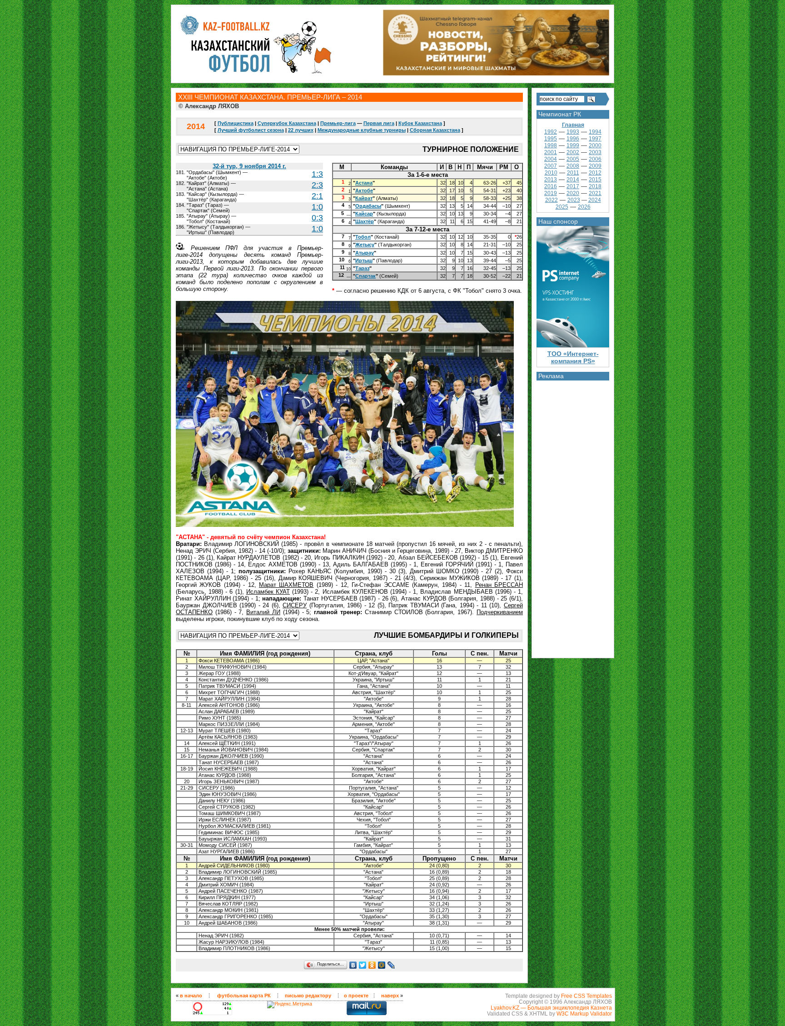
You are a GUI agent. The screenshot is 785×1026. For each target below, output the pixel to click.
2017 (572, 186)
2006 (595, 159)
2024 (594, 200)
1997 (595, 138)
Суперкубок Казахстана (287, 123)
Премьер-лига (338, 123)
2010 (551, 173)
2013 (550, 179)
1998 (550, 145)
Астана (364, 182)
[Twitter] (363, 965)
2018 (595, 186)
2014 (572, 179)
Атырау (364, 252)
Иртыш (364, 260)
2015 (595, 179)
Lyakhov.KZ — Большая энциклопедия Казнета (551, 1008)
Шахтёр (364, 221)
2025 (562, 207)
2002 (572, 152)
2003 (595, 152)
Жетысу (364, 244)
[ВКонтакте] (353, 965)
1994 (595, 132)
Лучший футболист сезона (251, 130)
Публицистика (235, 123)
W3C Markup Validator (584, 1013)
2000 (595, 145)
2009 (595, 166)
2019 (550, 193)
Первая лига (378, 123)
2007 (550, 166)
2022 (551, 200)
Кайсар (364, 213)
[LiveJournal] (391, 965)
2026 (584, 207)
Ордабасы (368, 206)
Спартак (365, 276)
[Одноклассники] (372, 965)
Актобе (364, 190)
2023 (573, 200)
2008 (572, 166)
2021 (595, 193)
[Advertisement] (573, 516)
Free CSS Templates (586, 996)
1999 (572, 145)
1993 (572, 132)
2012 (595, 173)
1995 (550, 138)
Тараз (362, 268)
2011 (573, 173)
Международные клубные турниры (362, 130)
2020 (572, 193)
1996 (572, 138)
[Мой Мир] (382, 965)
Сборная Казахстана (435, 130)
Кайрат (364, 198)
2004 (550, 159)
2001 (550, 152)
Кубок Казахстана (420, 123)
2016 (550, 186)
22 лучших (300, 130)
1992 (550, 132)
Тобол (363, 237)
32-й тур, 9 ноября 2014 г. (249, 166)
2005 (572, 159)
